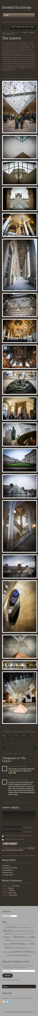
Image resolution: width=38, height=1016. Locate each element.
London (16, 940)
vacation (18, 955)
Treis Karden (16, 886)
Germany (19, 937)
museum (30, 940)
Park (16, 948)
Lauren (12, 940)
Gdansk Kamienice (7, 870)
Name (28, 827)
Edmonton (15, 934)
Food (32, 934)
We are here (7, 748)
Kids (23, 26)
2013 (9, 735)
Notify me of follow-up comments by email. (18, 836)
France (24, 735)
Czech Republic (30, 931)
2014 (10, 927)
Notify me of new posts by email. (14, 839)
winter (6, 741)
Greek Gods (31, 748)
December (16, 735)
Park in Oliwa (12, 893)
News (27, 26)
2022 (18, 927)
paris (5, 738)
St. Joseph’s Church (8, 875)
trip (27, 738)
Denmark (8, 934)
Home (6, 15)
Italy (32, 937)
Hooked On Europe (16, 7)
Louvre (32, 735)
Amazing (19, 26)
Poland (20, 948)
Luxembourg (6, 865)
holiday (27, 937)
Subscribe (7, 975)
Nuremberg (18, 943)
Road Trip (31, 948)
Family (28, 934)
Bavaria (7, 930)
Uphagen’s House (7, 872)
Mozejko (24, 940)
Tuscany (10, 955)
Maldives (11, 888)
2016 (15, 927)
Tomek (25, 32)
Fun (12, 937)
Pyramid (12, 738)
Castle (15, 931)
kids (7, 940)
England (20, 934)
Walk (24, 955)
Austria (32, 927)
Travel (20, 738)
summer (17, 951)
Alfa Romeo (25, 927)
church (21, 931)
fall (24, 934)
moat (20, 940)
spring (9, 952)
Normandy (7, 944)
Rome (5, 952)
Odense (27, 944)
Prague (26, 948)
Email (28, 832)
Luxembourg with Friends (9, 868)
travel (32, 26)
